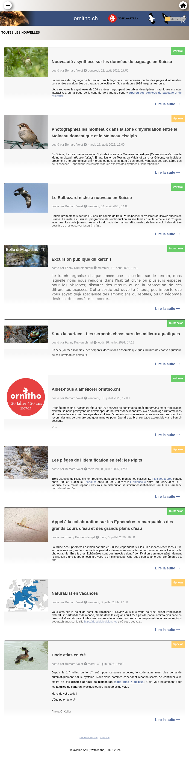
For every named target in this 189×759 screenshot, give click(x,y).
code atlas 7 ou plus (129, 682)
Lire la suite (165, 104)
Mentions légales (88, 737)
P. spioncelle (138, 482)
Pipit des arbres (162, 478)
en (183, 19)
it (177, 19)
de (172, 19)
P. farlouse (90, 482)
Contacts (104, 737)
